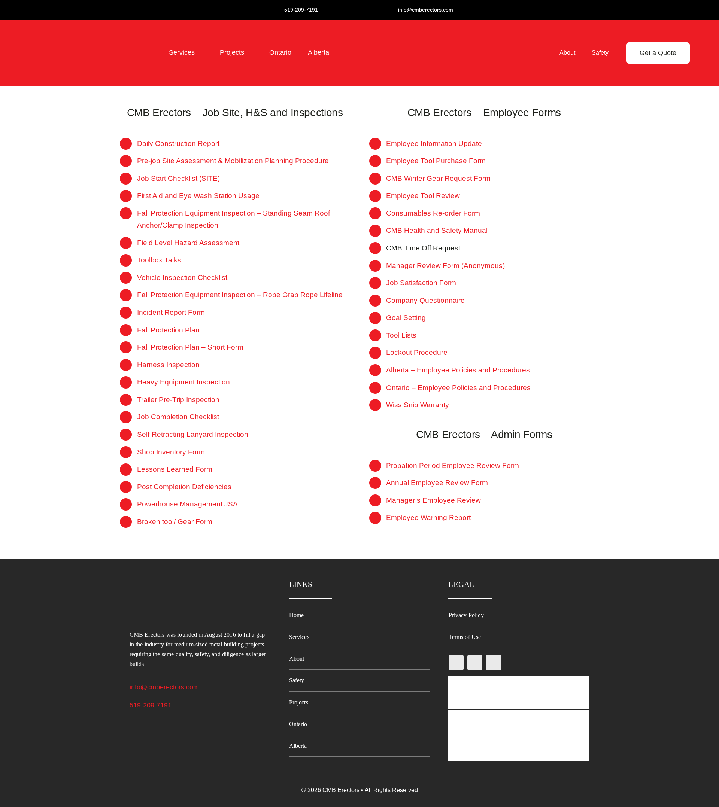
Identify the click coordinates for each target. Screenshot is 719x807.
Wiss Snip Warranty (417, 405)
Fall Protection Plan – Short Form (190, 347)
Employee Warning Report (428, 517)
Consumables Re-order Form (433, 213)
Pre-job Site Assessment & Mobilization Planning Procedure (233, 161)
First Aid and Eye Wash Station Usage (198, 196)
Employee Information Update (434, 143)
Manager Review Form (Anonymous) (445, 265)
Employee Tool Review (423, 196)
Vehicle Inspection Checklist (182, 277)
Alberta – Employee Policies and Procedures (458, 370)
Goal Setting (406, 318)
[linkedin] (493, 662)
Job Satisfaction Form (421, 283)
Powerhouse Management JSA (187, 504)
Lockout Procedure (417, 352)
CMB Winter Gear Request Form (438, 178)
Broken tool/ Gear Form (174, 522)
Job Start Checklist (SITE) (178, 178)
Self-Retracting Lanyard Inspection (192, 434)
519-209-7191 (151, 705)
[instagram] (474, 662)
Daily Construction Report (178, 143)
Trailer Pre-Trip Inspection (178, 400)
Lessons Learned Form (174, 469)
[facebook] (456, 662)
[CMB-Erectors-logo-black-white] (75, 30)
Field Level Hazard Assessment (188, 243)
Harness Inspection (168, 365)
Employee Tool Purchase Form (436, 161)
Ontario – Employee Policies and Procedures (458, 388)
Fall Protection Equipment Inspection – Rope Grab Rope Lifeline (240, 295)
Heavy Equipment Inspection (183, 382)
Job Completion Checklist (178, 417)
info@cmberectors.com (164, 687)
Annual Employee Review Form (437, 483)
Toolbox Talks (159, 260)
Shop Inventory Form (171, 452)
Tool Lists (401, 335)
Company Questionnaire (425, 300)
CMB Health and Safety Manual (437, 230)
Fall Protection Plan (168, 330)
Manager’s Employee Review (433, 500)
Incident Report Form (171, 312)
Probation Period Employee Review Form (452, 465)
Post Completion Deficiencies (184, 487)
